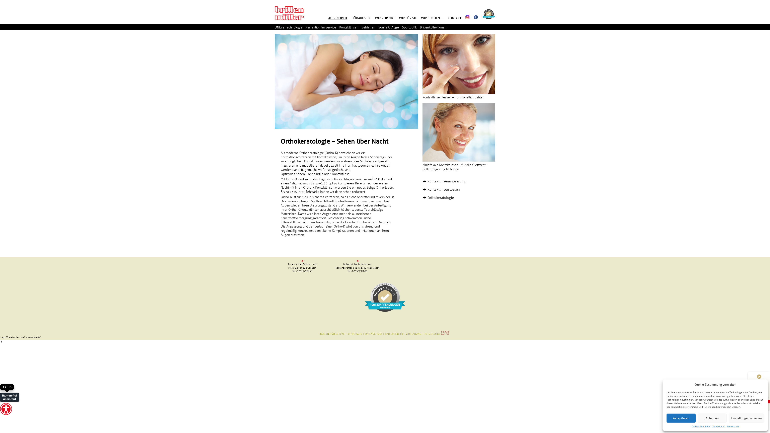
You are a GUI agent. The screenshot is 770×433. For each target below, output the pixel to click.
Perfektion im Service (321, 27)
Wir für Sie (408, 18)
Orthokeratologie (441, 197)
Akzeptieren (681, 418)
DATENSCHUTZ (373, 333)
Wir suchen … (432, 18)
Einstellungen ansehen (746, 418)
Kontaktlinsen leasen (444, 189)
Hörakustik (361, 18)
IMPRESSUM (355, 333)
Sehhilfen (368, 27)
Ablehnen (712, 418)
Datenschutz (718, 426)
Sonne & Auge (388, 27)
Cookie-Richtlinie (701, 426)
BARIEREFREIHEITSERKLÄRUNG (403, 333)
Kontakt (454, 18)
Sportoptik (409, 27)
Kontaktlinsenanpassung (446, 181)
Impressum (733, 426)
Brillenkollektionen (433, 27)
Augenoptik (337, 18)
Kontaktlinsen (348, 27)
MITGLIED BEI (433, 333)
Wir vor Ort (385, 18)
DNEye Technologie (288, 27)
